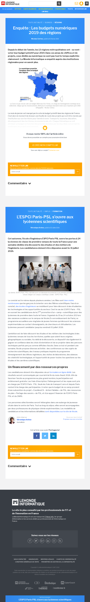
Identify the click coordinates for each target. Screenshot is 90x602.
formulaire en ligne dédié (60, 372)
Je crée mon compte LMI (45, 145)
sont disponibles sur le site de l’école (61, 411)
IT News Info (49, 517)
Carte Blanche (29, 9)
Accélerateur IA (46, 9)
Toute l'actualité (35, 22)
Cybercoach (60, 9)
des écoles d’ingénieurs (26, 306)
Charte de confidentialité (66, 559)
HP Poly (18, 9)
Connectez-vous (54, 150)
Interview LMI (81, 9)
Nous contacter (20, 559)
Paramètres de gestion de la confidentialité (58, 562)
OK (78, 171)
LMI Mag (45, 11)
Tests (70, 9)
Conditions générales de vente (27, 562)
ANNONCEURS (33, 559)
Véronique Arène (24, 420)
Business (48, 22)
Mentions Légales (47, 559)
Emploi (47, 211)
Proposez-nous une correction (72, 419)
